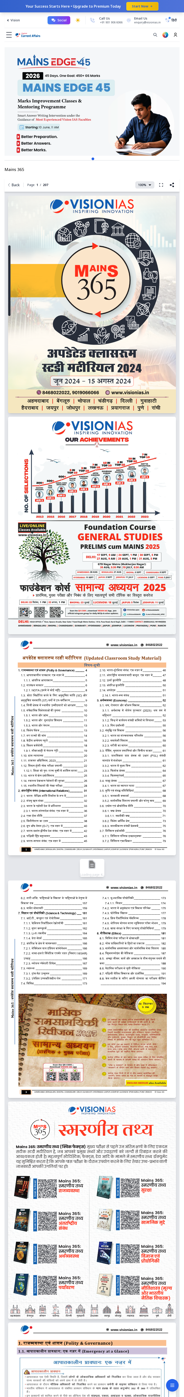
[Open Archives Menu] (172, 1385)
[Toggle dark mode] (78, 20)
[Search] (155, 35)
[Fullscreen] (161, 185)
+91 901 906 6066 (111, 22)
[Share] (172, 185)
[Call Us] (92, 20)
